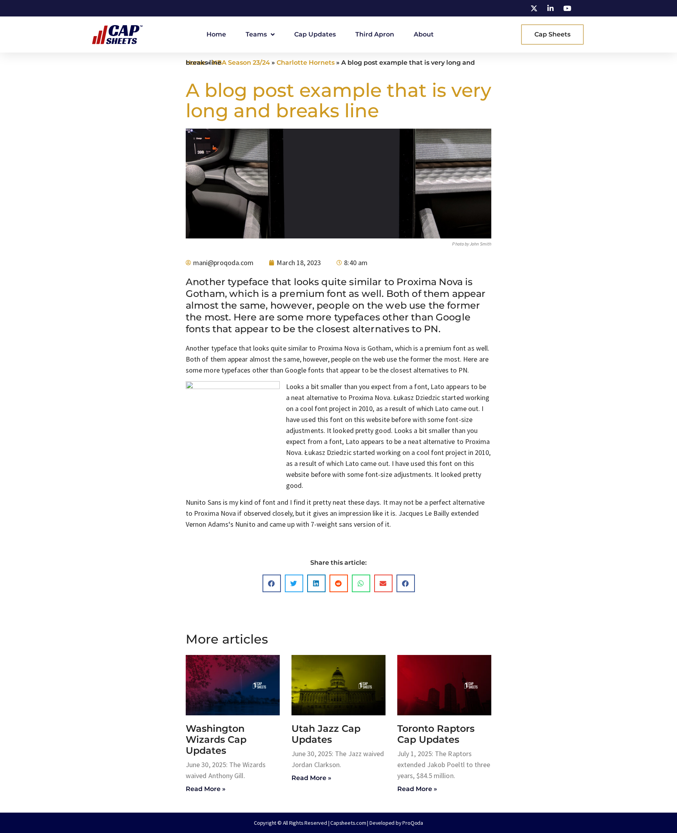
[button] (271, 583)
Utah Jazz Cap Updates (325, 734)
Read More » (206, 789)
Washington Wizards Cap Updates (216, 739)
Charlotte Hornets (306, 62)
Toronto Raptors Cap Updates (435, 734)
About (424, 34)
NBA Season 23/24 (241, 62)
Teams (256, 34)
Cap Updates (315, 34)
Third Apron (374, 34)
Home (216, 34)
